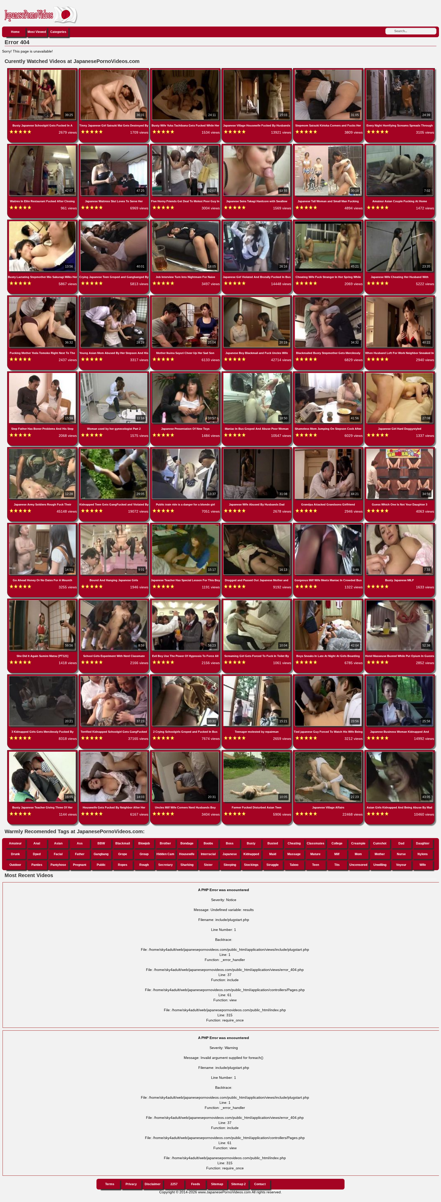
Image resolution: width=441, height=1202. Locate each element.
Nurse (401, 854)
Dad (401, 843)
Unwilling (379, 865)
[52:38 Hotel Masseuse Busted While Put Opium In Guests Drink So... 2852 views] (399, 601)
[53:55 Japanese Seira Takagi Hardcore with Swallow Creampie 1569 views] (257, 146)
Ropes (122, 865)
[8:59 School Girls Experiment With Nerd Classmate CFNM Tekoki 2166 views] (114, 601)
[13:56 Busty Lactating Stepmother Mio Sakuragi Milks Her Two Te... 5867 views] (43, 222)
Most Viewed (37, 32)
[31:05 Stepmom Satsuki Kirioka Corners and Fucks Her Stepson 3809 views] (328, 71)
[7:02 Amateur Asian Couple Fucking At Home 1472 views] (399, 146)
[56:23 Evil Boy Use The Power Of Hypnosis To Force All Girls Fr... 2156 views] (186, 601)
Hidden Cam (165, 854)
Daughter (423, 843)
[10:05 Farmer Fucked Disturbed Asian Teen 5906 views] (257, 753)
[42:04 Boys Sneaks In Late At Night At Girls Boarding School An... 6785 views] (328, 601)
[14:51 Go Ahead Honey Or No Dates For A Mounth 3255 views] (43, 525)
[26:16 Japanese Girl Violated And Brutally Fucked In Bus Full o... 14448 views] (257, 222)
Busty (251, 843)
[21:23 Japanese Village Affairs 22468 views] (328, 753)
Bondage (186, 843)
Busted (272, 843)
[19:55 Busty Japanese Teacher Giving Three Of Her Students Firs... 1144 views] (43, 753)
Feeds (195, 1184)
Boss (230, 843)
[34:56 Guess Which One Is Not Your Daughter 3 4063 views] (399, 450)
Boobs (208, 843)
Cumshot (379, 843)
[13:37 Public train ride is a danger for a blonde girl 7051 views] (186, 450)
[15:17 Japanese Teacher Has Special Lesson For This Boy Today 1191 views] (186, 525)
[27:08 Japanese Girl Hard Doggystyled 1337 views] (399, 374)
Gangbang (101, 854)
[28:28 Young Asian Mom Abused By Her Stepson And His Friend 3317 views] (114, 298)
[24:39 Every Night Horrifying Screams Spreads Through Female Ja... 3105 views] (399, 71)
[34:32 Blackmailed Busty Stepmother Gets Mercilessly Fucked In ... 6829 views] (328, 298)
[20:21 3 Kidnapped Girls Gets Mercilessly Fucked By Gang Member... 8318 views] (43, 677)
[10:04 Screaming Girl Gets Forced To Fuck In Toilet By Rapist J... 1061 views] (257, 601)
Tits (337, 865)
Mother (380, 854)
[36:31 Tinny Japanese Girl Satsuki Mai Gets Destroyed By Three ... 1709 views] (114, 71)
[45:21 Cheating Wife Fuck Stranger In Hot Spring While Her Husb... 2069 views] (328, 222)
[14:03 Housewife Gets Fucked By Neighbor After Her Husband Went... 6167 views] (114, 753)
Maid (272, 854)
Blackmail (122, 843)
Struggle (272, 865)
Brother (165, 843)
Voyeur (401, 865)
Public (101, 865)
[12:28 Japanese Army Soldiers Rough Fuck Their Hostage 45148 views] (43, 450)
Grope (122, 854)
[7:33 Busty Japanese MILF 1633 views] (399, 525)
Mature (315, 854)
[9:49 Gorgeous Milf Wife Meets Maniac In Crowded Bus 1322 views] (328, 525)
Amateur (15, 843)
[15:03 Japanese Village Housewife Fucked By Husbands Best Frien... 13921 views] (257, 71)
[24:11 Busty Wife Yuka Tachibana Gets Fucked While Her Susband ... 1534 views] (186, 71)
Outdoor (15, 865)
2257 (174, 1184)
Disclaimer (153, 1184)
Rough (144, 865)
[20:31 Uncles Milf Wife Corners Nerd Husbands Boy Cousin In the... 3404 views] (186, 753)
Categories (58, 32)
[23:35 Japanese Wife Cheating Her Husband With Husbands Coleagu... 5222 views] (399, 222)
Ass (80, 843)
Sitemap (217, 1184)
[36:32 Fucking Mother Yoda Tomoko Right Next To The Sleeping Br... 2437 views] (43, 298)
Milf (336, 854)
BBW (101, 843)
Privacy (131, 1184)
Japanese (230, 854)
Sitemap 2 (238, 1184)
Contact (260, 1184)
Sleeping (230, 865)
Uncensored (358, 865)
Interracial (208, 854)
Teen (315, 865)
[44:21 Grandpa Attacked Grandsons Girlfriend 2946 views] (328, 450)
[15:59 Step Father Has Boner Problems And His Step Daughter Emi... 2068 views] (43, 374)
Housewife (186, 854)
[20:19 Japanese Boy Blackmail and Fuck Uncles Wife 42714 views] (257, 298)
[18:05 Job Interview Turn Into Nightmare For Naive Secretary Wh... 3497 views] (186, 222)
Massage (294, 854)
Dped (37, 854)
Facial (58, 854)
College (337, 843)
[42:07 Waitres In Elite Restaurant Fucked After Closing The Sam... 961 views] (43, 146)
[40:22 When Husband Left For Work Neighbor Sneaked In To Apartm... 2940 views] (399, 298)
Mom (358, 854)
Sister (208, 865)
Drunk (15, 854)
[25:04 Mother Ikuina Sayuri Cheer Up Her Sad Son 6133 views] (186, 298)
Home (15, 32)
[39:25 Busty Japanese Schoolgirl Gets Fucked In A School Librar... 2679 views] (43, 71)
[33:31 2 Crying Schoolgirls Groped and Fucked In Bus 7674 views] (186, 677)
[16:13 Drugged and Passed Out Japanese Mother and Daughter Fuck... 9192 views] (257, 525)
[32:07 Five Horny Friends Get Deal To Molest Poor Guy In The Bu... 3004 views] (186, 146)
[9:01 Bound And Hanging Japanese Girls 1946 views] (114, 525)
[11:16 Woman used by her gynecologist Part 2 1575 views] (114, 374)
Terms (109, 1184)
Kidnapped (251, 854)
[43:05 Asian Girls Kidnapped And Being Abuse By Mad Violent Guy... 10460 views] (399, 753)
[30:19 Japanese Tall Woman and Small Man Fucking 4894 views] (328, 146)
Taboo (294, 865)
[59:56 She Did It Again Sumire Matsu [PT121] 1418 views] (43, 601)
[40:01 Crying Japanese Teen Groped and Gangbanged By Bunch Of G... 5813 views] (114, 222)
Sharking (186, 865)
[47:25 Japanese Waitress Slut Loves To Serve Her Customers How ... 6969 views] (114, 146)
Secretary (165, 865)
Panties (36, 865)
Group (144, 854)
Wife (423, 865)
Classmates (315, 843)
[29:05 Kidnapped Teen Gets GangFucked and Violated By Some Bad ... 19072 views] (114, 450)
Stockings (251, 865)
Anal (36, 843)
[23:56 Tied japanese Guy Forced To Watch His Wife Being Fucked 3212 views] (328, 677)
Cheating (294, 843)
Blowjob (144, 843)
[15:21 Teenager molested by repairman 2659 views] (257, 677)
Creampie (358, 843)
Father (79, 854)
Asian (58, 843)
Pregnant (79, 865)
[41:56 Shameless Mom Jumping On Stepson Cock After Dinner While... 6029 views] (328, 374)
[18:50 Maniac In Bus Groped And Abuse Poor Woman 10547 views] (257, 374)
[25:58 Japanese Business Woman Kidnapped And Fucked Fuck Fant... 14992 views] (399, 677)
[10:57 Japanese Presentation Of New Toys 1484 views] (186, 374)
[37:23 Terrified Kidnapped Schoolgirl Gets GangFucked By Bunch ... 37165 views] (114, 677)
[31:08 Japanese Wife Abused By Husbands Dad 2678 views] (257, 450)
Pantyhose (58, 865)
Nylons (423, 854)
